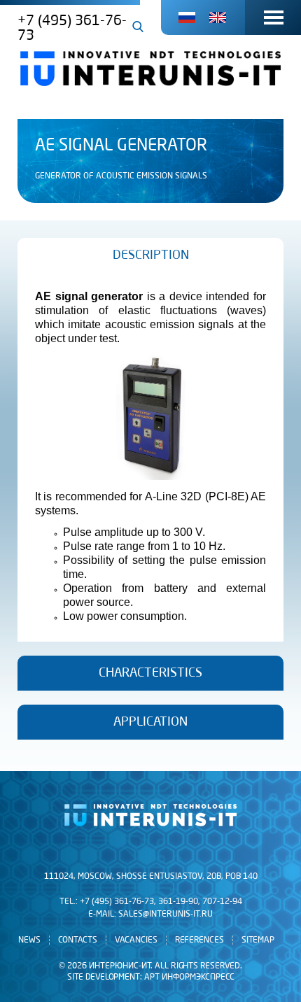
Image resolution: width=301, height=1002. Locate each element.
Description (151, 255)
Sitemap (257, 940)
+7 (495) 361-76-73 (72, 28)
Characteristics (150, 673)
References (199, 940)
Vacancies (136, 940)
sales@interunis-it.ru (165, 914)
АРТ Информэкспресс (189, 977)
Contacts (77, 940)
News (29, 940)
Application (150, 722)
